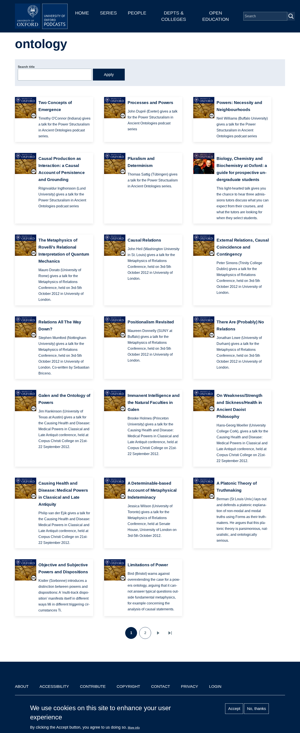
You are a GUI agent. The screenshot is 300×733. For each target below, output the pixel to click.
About (22, 686)
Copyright (128, 686)
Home (82, 12)
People (137, 12)
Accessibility (54, 686)
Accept (234, 708)
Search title (26, 66)
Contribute (93, 686)
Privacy (189, 686)
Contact (160, 686)
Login (215, 686)
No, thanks (256, 708)
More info (134, 727)
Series (108, 12)
